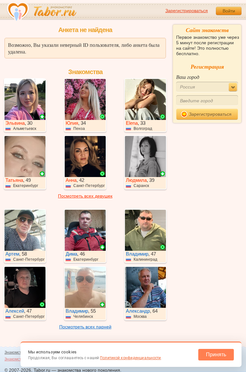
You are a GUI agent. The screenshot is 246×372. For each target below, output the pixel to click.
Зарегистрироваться (186, 10)
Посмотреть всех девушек (85, 196)
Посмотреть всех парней (85, 326)
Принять (216, 354)
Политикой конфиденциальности (130, 358)
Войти (229, 10)
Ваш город (187, 76)
